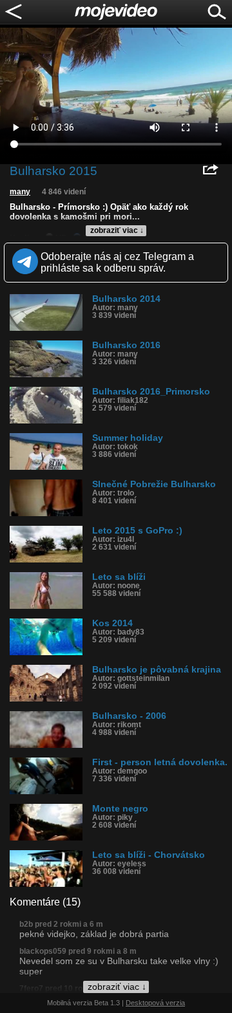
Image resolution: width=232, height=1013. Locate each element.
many (20, 192)
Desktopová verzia (155, 1003)
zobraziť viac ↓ (117, 230)
